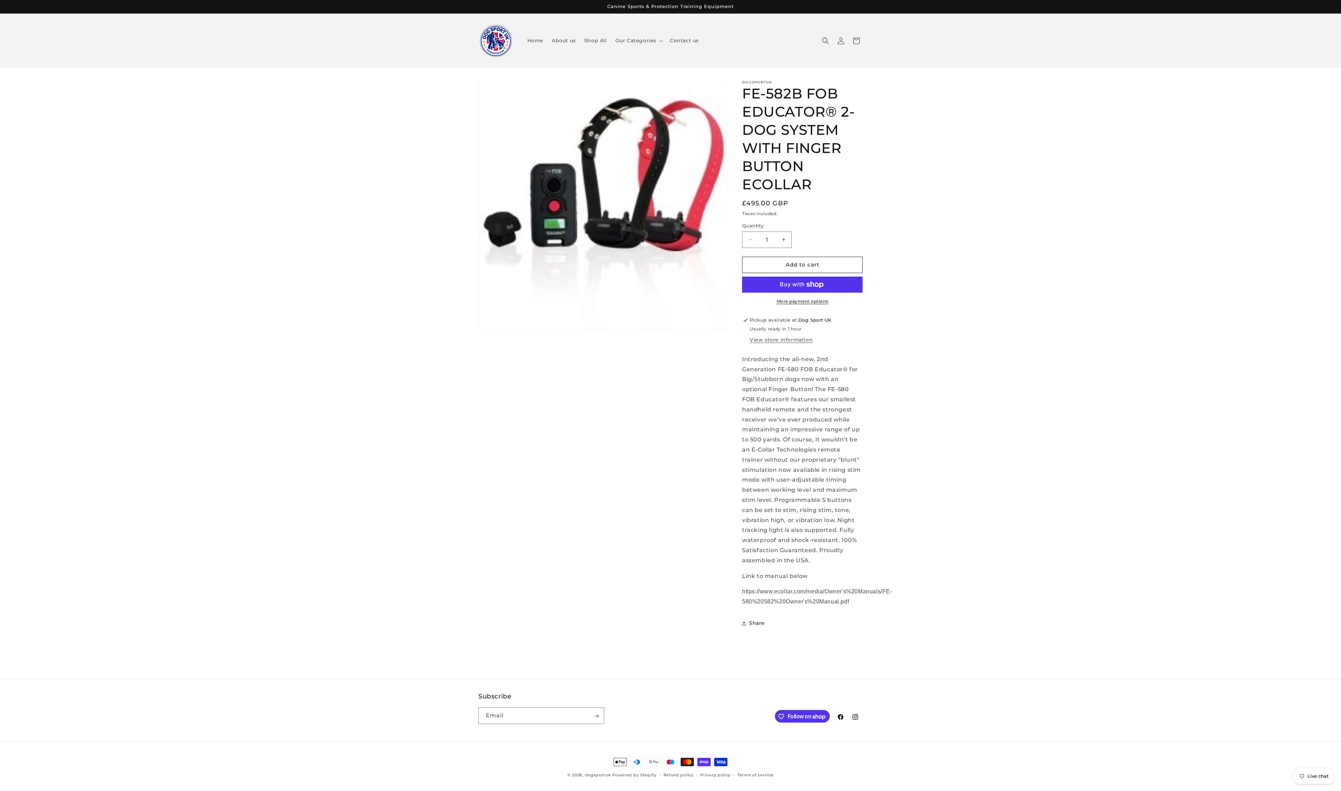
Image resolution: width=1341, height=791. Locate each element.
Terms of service (756, 774)
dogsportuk (598, 774)
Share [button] (757, 623)
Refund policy (679, 774)
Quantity (752, 225)
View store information (781, 340)
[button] (638, 40)
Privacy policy (715, 774)
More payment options (802, 301)
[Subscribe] (596, 716)
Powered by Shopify (634, 774)
